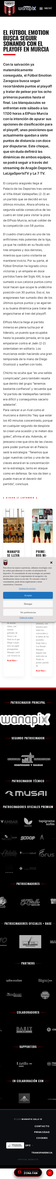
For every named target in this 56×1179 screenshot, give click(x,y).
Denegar (28, 604)
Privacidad (42, 1132)
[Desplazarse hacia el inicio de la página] (49, 1172)
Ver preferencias (28, 612)
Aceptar (28, 595)
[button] (51, 562)
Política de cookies (26, 618)
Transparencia (42, 1152)
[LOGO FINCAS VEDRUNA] (27, 941)
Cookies (42, 1138)
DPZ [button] (28, 1145)
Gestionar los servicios (27, 588)
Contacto (42, 1126)
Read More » (12, 660)
